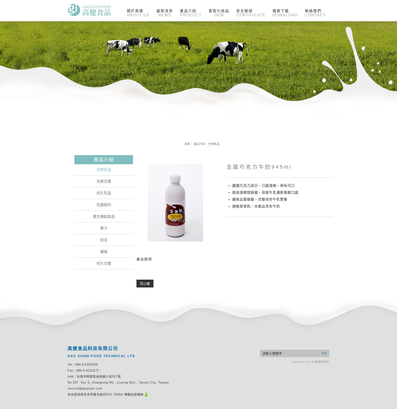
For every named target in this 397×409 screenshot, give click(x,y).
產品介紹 (199, 144)
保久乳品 (103, 193)
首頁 (187, 144)
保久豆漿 (103, 263)
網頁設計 (323, 362)
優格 (104, 252)
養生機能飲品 (104, 217)
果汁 (104, 228)
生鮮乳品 (213, 144)
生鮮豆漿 (103, 181)
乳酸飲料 (103, 205)
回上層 (145, 283)
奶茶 (104, 240)
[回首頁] (89, 10)
